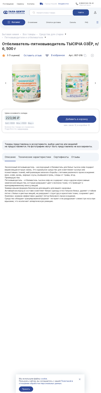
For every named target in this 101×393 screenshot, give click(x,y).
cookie (44, 378)
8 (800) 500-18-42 (86, 3)
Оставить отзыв (33, 55)
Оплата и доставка (53, 22)
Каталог (16, 22)
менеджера (23, 129)
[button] (5, 83)
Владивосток (63, 4)
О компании (32, 22)
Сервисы (20, 4)
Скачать (73, 22)
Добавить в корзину (77, 119)
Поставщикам (8, 4)
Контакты (30, 4)
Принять (26, 389)
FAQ (86, 22)
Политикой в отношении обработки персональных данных (46, 382)
